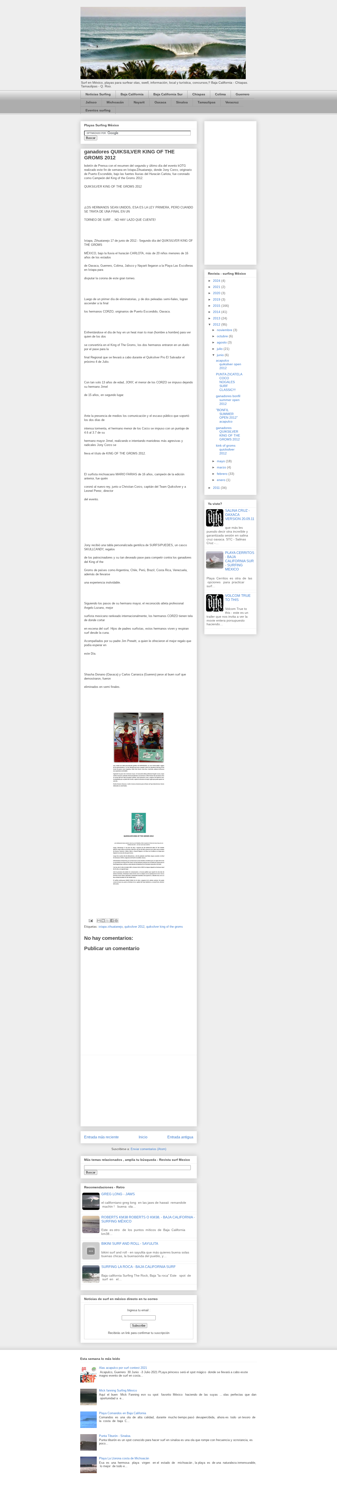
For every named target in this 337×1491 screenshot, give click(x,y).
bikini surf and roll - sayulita (129, 1243)
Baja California (132, 94)
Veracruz (232, 102)
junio (221, 355)
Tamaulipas (206, 102)
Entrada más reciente (101, 1137)
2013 (217, 318)
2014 (217, 312)
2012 (217, 324)
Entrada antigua (180, 1137)
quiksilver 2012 (134, 926)
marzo (222, 467)
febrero (222, 474)
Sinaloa (182, 102)
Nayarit (139, 102)
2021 (217, 287)
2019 (217, 299)
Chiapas (198, 94)
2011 (217, 488)
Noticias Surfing (98, 94)
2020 (217, 293)
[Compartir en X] (107, 920)
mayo (221, 461)
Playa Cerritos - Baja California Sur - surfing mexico (239, 561)
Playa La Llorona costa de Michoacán (124, 1458)
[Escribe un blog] (103, 920)
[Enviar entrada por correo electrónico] (90, 920)
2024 (217, 280)
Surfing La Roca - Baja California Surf (138, 1267)
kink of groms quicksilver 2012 (225, 449)
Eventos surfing (98, 110)
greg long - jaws (118, 1194)
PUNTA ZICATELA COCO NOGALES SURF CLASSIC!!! (229, 381)
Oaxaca (160, 102)
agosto (222, 342)
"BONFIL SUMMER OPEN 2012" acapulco (227, 415)
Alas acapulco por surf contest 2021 (123, 1367)
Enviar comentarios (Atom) (148, 1149)
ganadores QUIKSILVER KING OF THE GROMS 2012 (228, 433)
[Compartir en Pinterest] (116, 920)
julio (220, 349)
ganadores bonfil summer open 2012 (228, 400)
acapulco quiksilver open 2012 (228, 364)
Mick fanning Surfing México (118, 1390)
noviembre (225, 330)
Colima (220, 94)
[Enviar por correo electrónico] (99, 920)
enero (221, 480)
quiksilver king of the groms (164, 926)
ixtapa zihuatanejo (111, 926)
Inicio (143, 1137)
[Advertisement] (138, 1091)
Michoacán (115, 102)
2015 (217, 305)
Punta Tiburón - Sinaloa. (115, 1436)
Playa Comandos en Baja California (122, 1413)
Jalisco (91, 102)
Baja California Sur (167, 94)
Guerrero (242, 94)
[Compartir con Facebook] (112, 920)
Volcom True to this (238, 598)
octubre (223, 336)
